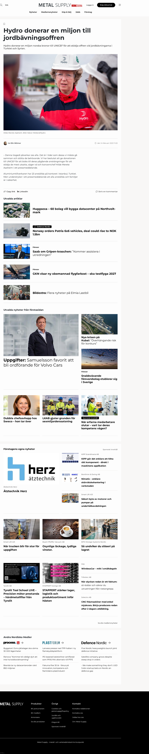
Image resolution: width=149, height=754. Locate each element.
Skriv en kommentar (108, 191)
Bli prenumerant (37, 709)
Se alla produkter (38, 722)
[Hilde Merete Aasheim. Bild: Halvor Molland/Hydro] (60, 92)
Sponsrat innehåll (59, 726)
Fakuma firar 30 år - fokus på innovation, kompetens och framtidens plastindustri (55, 668)
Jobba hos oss (78, 717)
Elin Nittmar (16, 143)
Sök (6, 5)
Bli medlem (36, 713)
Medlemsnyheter (49, 12)
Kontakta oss (77, 713)
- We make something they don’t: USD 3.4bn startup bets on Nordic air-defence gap (99, 668)
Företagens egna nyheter (19, 449)
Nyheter (33, 12)
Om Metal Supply (79, 722)
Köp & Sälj (66, 12)
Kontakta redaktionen (81, 709)
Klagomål (55, 722)
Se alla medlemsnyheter (108, 623)
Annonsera (35, 717)
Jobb (78, 12)
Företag (88, 12)
